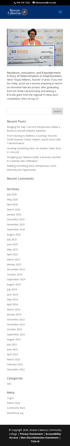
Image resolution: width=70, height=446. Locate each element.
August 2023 (14, 339)
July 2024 (12, 289)
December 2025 (16, 219)
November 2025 (16, 224)
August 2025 (14, 234)
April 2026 (12, 204)
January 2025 (14, 264)
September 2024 (16, 279)
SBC (9, 383)
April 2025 (12, 254)
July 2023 (12, 344)
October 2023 (14, 329)
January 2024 (14, 314)
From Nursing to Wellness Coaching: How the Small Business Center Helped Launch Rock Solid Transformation (33, 139)
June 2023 (12, 349)
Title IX (35, 441)
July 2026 (12, 194)
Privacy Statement (31, 433)
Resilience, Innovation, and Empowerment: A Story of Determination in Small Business (34, 74)
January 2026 (14, 214)
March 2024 (13, 309)
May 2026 (12, 199)
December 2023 (16, 319)
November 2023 (16, 324)
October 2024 (14, 274)
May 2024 (12, 299)
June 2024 (12, 294)
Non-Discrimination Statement (40, 437)
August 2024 (14, 284)
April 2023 (12, 354)
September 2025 (16, 229)
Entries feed (13, 403)
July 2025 (12, 239)
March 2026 (13, 209)
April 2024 (12, 304)
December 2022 (16, 369)
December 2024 (16, 269)
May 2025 (12, 249)
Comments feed (16, 407)
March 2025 (13, 259)
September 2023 (16, 334)
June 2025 (12, 244)
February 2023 (15, 364)
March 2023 (13, 359)
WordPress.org (15, 413)
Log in (10, 398)
